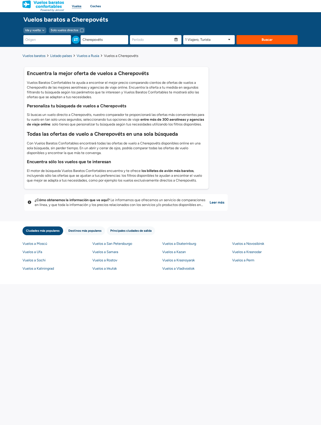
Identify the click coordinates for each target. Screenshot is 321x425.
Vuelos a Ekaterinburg (179, 244)
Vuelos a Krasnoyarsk (178, 260)
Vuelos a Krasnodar (247, 252)
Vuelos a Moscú (34, 244)
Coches (95, 6)
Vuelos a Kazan (174, 252)
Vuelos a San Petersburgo (112, 244)
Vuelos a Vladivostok (178, 268)
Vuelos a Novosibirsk (248, 244)
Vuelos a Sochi (34, 260)
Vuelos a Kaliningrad (38, 268)
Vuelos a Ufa (32, 252)
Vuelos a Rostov (104, 260)
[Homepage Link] (43, 4)
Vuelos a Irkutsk (104, 268)
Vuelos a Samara (105, 252)
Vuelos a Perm (243, 260)
